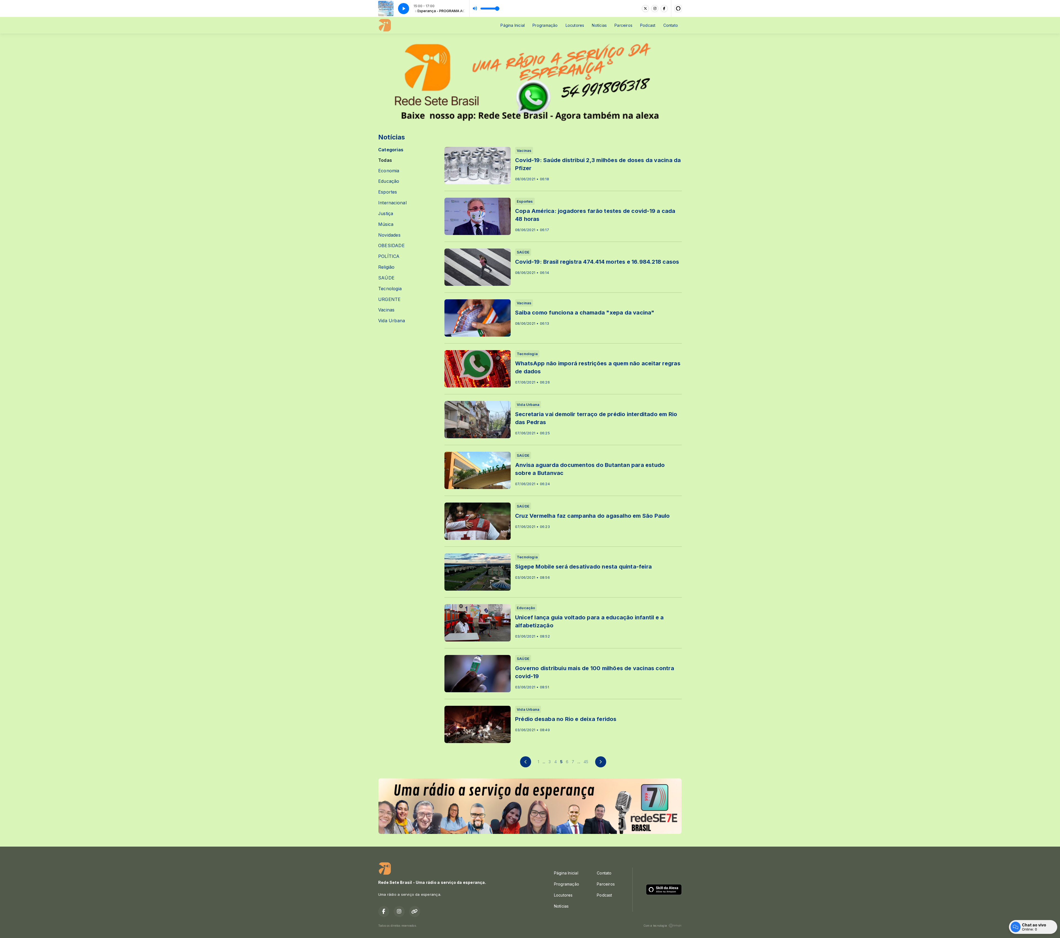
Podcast (647, 25)
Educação (388, 181)
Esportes (387, 192)
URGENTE (389, 299)
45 (586, 761)
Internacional (392, 202)
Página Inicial (512, 25)
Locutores (575, 25)
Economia (388, 170)
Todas (385, 160)
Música (385, 224)
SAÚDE (386, 278)
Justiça (385, 213)
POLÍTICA (389, 256)
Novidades (389, 235)
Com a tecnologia (655, 925)
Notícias (599, 25)
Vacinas (386, 310)
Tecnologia (390, 288)
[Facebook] (664, 8)
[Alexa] (678, 8)
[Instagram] (654, 8)
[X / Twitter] (645, 8)
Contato (670, 25)
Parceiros (623, 25)
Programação (545, 25)
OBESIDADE (391, 245)
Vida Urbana (391, 320)
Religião (386, 267)
